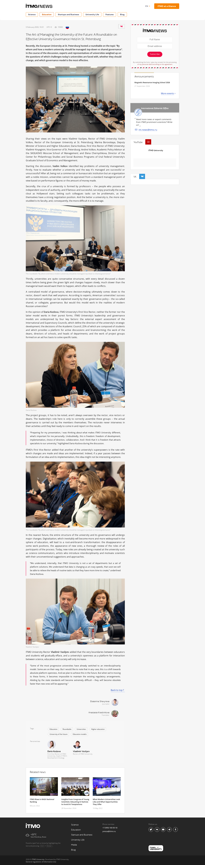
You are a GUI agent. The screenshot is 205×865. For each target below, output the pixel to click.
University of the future (58, 734)
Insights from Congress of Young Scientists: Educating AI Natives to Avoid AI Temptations (75, 802)
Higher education (98, 729)
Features (109, 14)
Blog (122, 14)
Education (46, 14)
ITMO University (155, 150)
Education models (80, 734)
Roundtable (67, 729)
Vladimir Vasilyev (81, 751)
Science (32, 14)
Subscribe (155, 54)
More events (167, 93)
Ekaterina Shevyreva (99, 701)
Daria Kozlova (54, 751)
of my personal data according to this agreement (154, 64)
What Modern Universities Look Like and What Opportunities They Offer (106, 802)
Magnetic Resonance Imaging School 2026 (152, 82)
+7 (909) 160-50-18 (109, 827)
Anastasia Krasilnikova (98, 712)
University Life (92, 14)
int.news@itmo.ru (148, 129)
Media (74, 845)
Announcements (144, 76)
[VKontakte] (121, 26)
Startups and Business (68, 14)
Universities (81, 729)
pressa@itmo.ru (109, 831)
